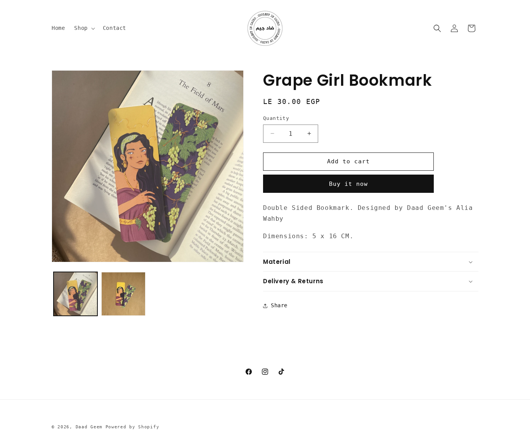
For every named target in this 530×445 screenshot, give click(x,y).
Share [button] (279, 305)
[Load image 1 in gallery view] (75, 294)
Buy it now (348, 183)
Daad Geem (89, 426)
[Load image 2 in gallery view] (123, 294)
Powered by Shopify (132, 426)
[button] (83, 28)
